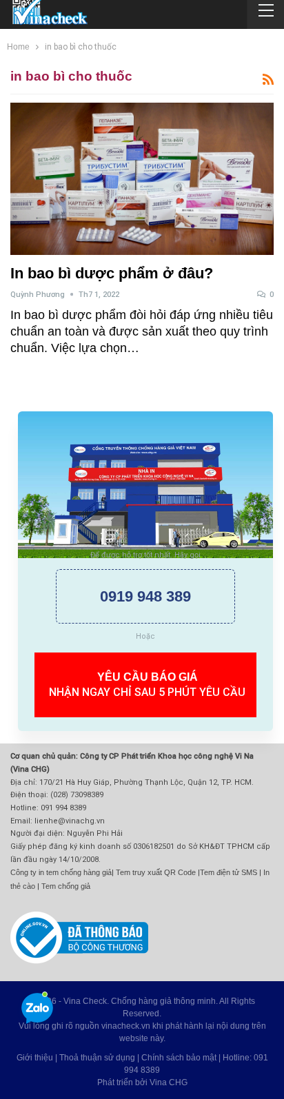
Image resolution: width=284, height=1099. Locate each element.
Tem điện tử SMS (228, 872)
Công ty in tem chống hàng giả (61, 872)
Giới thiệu (35, 1057)
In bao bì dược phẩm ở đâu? (111, 273)
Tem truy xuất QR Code (156, 872)
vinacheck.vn (125, 1026)
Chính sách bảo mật (178, 1057)
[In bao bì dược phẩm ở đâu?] (142, 179)
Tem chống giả (65, 886)
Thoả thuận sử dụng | (100, 1057)
